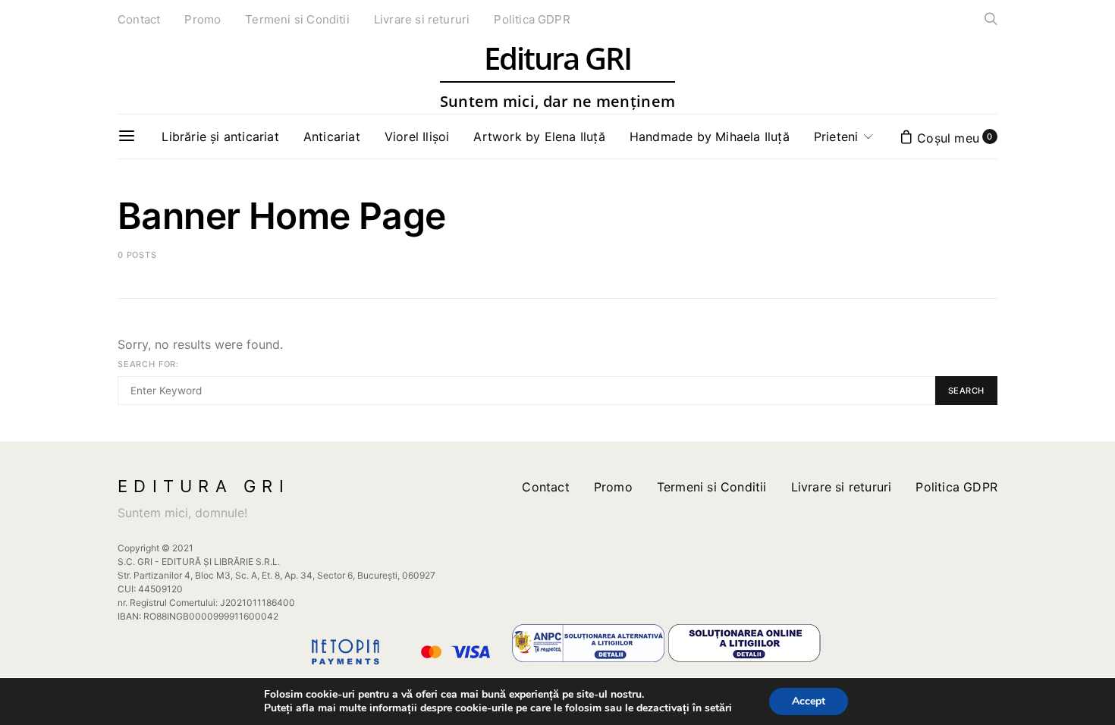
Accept (808, 701)
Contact (139, 19)
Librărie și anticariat (220, 136)
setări (718, 708)
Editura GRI (557, 76)
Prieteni (836, 136)
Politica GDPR (532, 19)
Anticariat (331, 136)
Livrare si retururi (422, 19)
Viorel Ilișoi (417, 136)
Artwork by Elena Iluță (539, 136)
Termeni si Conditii (297, 19)
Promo (202, 19)
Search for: (148, 364)
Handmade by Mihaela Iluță (710, 136)
